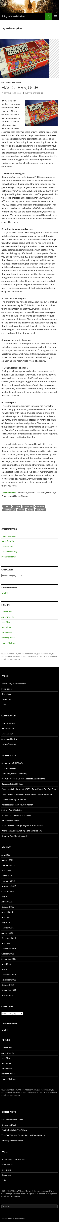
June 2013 (6, 964)
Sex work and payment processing (16, 815)
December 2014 (8, 938)
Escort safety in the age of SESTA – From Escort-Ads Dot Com (28, 789)
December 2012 (8, 974)
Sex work (41, 510)
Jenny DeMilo (9, 510)
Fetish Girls (6, 611)
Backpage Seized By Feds (12, 784)
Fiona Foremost (8, 536)
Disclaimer (6, 694)
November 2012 (8, 979)
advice (7, 506)
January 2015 (7, 933)
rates (30, 510)
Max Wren (6, 627)
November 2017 (8, 886)
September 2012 (8, 990)
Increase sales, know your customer (17, 804)
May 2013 (5, 969)
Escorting (6, 82)
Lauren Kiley (7, 546)
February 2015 (8, 927)
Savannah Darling (9, 551)
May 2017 (5, 896)
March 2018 (6, 875)
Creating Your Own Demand (14, 836)
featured (40, 506)
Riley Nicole (6, 632)
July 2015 (5, 917)
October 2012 (7, 985)
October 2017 (7, 891)
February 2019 (8, 865)
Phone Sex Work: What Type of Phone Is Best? (21, 830)
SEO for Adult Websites (11, 810)
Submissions (6, 689)
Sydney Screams (8, 556)
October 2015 (7, 907)
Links (3, 704)
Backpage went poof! (10, 820)
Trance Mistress (8, 643)
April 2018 (6, 870)
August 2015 (7, 912)
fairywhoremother (34, 93)
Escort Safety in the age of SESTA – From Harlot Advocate (26, 794)
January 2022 (7, 860)
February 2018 (8, 881)
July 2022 (5, 855)
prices (21, 510)
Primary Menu (55, 16)
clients (17, 506)
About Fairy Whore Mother (13, 683)
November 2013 (8, 948)
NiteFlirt (5, 593)
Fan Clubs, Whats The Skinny (14, 773)
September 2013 (8, 959)
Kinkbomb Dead (8, 768)
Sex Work (16, 82)
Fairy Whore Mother (13, 16)
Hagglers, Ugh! (20, 87)
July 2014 (5, 943)
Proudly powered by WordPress (13, 1218)
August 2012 (7, 995)
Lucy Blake (6, 622)
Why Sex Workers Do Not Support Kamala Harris (23, 778)
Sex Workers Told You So (12, 763)
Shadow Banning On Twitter (13, 799)
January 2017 (7, 901)
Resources (6, 699)
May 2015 (5, 922)
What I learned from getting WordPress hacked (22, 825)
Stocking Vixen (8, 637)
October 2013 (7, 953)
